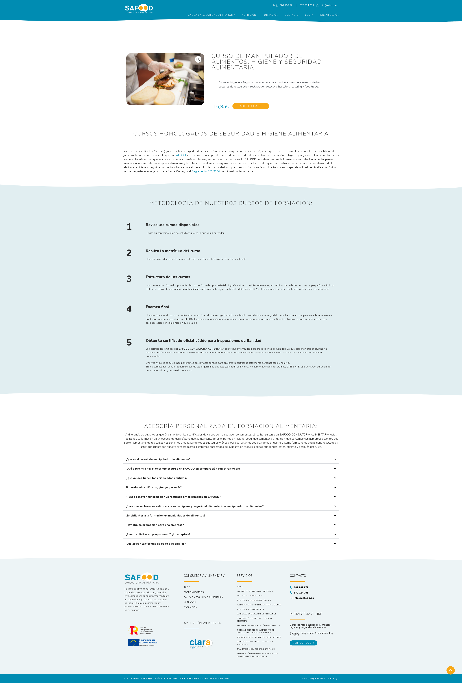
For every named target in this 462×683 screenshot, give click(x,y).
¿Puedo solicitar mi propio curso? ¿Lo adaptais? (157, 534)
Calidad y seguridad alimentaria (212, 15)
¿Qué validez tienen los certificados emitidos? (156, 478)
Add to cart (251, 106)
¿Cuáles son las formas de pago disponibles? (155, 544)
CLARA (309, 15)
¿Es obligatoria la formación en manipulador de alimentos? (165, 515)
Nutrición (249, 15)
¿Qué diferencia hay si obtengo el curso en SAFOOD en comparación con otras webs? (182, 468)
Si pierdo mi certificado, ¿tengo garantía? (153, 487)
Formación (270, 15)
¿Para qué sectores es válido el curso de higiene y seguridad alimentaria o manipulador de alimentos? (194, 506)
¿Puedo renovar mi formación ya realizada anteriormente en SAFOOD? (173, 497)
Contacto (292, 15)
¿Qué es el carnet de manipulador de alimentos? (158, 459)
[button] (231, 459)
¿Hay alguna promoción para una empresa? (154, 525)
